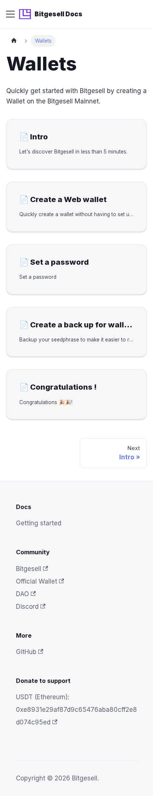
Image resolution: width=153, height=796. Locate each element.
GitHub (26, 651)
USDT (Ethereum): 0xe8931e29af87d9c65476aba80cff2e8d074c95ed (76, 709)
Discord (27, 606)
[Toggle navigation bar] (10, 14)
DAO (22, 594)
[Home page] (13, 41)
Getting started (38, 523)
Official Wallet (36, 581)
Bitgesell (28, 568)
